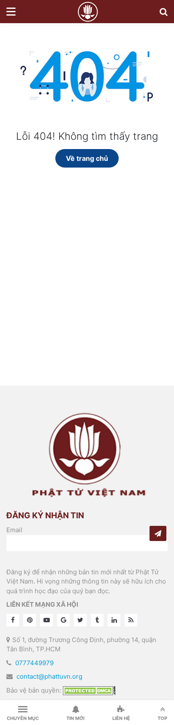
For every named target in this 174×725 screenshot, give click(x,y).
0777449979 (34, 663)
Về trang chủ (87, 158)
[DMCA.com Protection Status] (89, 690)
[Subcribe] (158, 533)
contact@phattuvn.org (49, 676)
